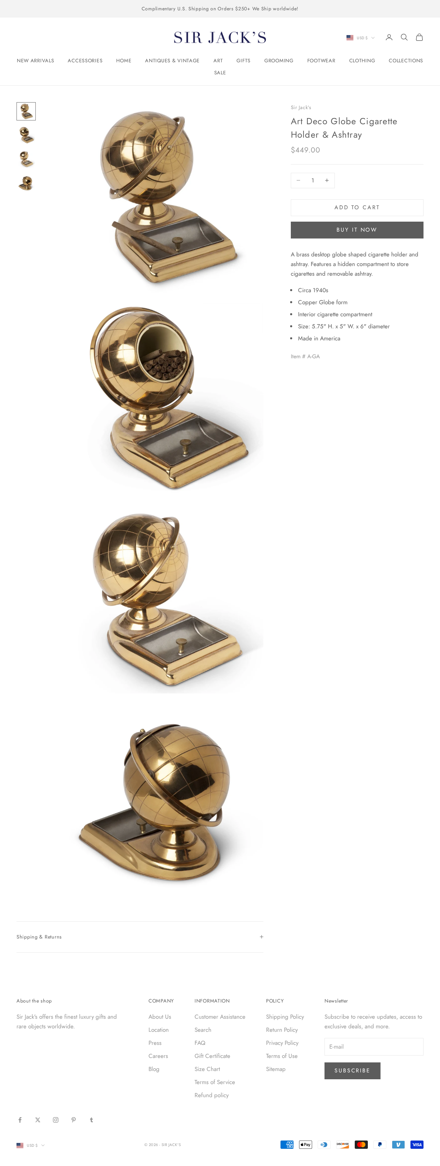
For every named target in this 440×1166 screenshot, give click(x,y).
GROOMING (279, 60)
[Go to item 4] (26, 183)
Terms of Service (215, 1082)
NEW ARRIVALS (35, 60)
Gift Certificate (212, 1056)
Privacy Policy (282, 1043)
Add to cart (357, 207)
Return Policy (282, 1030)
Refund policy (212, 1095)
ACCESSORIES (85, 60)
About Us (159, 1017)
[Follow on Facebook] (19, 1119)
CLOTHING (362, 60)
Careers (158, 1056)
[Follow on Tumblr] (91, 1119)
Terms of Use (282, 1056)
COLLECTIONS (406, 60)
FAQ (200, 1043)
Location (158, 1030)
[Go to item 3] (26, 159)
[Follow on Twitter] (37, 1119)
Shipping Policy (285, 1017)
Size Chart (207, 1069)
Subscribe (352, 1070)
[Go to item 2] (26, 135)
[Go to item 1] (26, 111)
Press (155, 1043)
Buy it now (357, 230)
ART (218, 60)
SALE (220, 72)
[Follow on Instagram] (55, 1119)
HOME (123, 60)
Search (203, 1030)
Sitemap (276, 1069)
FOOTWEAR (321, 60)
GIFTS (243, 60)
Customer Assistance (220, 1017)
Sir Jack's (301, 107)
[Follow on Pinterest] (73, 1119)
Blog (154, 1069)
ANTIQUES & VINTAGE (172, 60)
